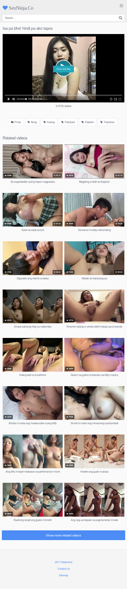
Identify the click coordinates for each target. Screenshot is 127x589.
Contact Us (63, 569)
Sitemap (63, 575)
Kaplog (50, 122)
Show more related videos (63, 535)
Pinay (17, 122)
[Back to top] (121, 582)
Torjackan (109, 122)
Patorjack (69, 122)
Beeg (33, 122)
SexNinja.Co (20, 7)
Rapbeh (89, 122)
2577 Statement (63, 562)
